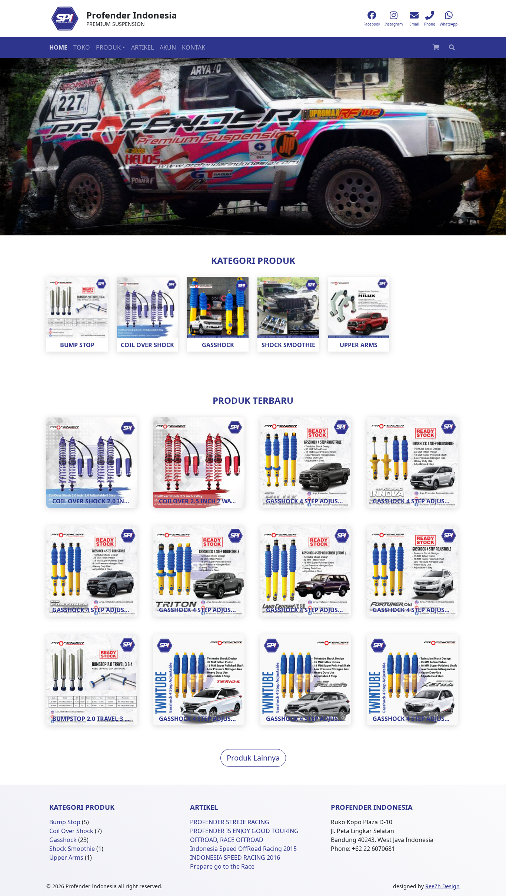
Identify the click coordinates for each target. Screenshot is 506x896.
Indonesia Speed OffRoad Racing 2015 (243, 849)
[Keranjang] (436, 47)
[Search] (452, 47)
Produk (108, 47)
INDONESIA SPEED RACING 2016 (235, 857)
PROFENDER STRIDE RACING (229, 822)
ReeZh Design (442, 886)
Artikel (142, 47)
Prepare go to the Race (222, 866)
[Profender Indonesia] (64, 18)
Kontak (193, 47)
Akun (168, 47)
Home (58, 47)
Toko (81, 47)
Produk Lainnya (253, 758)
